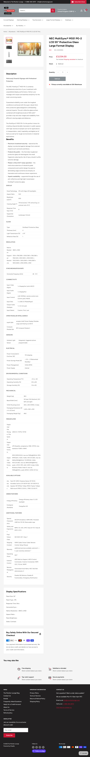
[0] (85, 10)
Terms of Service (9, 710)
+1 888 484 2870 (68, 704)
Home (5, 31)
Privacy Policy (34, 693)
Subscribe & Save (80, 2)
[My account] (81, 10)
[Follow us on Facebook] (33, 747)
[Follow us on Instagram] (40, 747)
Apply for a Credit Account (12, 704)
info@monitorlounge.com (71, 700)
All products (12, 31)
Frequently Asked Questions (12, 701)
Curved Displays (9, 20)
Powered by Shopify (9, 746)
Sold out (57, 79)
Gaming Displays (22, 20)
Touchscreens (36, 20)
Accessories (7, 25)
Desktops (68, 20)
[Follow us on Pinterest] (43, 747)
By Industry (19, 25)
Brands (6, 698)
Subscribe (9, 735)
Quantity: (52, 72)
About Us (6, 707)
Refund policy (8, 713)
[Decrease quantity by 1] (58, 72)
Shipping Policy (35, 701)
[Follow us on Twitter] (36, 747)
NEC (50, 50)
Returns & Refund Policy (37, 698)
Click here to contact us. (64, 707)
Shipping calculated (69, 59)
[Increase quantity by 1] (67, 72)
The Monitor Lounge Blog (11, 693)
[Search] (53, 10)
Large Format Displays (53, 20)
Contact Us (7, 696)
